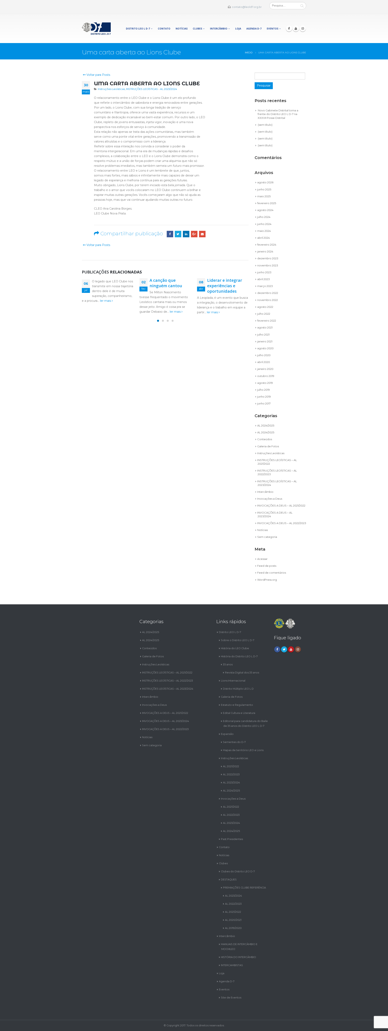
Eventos (272, 28)
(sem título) (265, 124)
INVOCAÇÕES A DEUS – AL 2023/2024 (165, 721)
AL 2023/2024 (231, 782)
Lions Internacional (233, 680)
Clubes (197, 28)
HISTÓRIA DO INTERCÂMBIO (238, 957)
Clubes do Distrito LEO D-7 (238, 871)
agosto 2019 (265, 382)
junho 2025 (264, 189)
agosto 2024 (265, 210)
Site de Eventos (231, 997)
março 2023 (265, 286)
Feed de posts (266, 565)
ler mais (106, 301)
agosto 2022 (265, 306)
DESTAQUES (229, 879)
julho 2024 (263, 216)
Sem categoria (267, 536)
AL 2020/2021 (233, 919)
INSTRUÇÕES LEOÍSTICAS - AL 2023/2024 (151, 89)
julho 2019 (263, 389)
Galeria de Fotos (268, 446)
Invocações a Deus (269, 498)
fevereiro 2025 (266, 203)
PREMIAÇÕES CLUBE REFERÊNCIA (244, 887)
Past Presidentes (232, 839)
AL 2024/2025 (265, 425)
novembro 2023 (267, 265)
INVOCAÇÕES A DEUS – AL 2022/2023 (281, 523)
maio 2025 (264, 196)
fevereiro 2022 (266, 320)
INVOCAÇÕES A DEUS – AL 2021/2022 (281, 505)
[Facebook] (289, 28)
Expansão (227, 734)
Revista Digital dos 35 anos (242, 672)
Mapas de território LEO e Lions (243, 750)
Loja (238, 28)
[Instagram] (303, 28)
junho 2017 (264, 403)
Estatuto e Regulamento (237, 704)
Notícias (182, 28)
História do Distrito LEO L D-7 (239, 656)
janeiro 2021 (264, 341)
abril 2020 (263, 362)
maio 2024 (264, 230)
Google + (194, 234)
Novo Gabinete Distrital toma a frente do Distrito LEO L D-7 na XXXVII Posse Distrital (278, 114)
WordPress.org (267, 579)
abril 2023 (263, 279)
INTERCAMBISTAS (232, 965)
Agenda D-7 (253, 28)
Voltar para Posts (98, 75)
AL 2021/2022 (231, 766)
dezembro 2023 (267, 258)
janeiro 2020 (265, 368)
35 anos (228, 664)
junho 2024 (264, 224)
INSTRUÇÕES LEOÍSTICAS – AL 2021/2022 (167, 672)
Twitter (178, 234)
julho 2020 (264, 355)
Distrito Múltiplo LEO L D (238, 688)
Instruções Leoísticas (111, 89)
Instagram (298, 649)
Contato (164, 28)
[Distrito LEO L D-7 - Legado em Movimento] (96, 28)
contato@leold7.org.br (247, 6)
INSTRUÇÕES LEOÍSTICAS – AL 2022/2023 (167, 680)
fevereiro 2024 (266, 244)
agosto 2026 (265, 182)
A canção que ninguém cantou (166, 283)
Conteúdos (264, 439)
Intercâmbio (218, 28)
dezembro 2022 (267, 292)
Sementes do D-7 (234, 742)
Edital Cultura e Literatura (239, 712)
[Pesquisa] (302, 5)
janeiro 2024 (265, 251)
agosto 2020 (265, 348)
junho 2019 (264, 396)
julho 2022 (263, 313)
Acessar (262, 558)
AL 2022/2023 (231, 774)
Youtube (291, 649)
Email (202, 234)
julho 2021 (263, 334)
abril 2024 (263, 237)
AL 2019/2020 (233, 928)
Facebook (170, 234)
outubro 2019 (265, 376)
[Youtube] (296, 28)
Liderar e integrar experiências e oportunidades (224, 286)
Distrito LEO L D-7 (138, 28)
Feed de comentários (271, 572)
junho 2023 (264, 272)
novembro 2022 (267, 300)
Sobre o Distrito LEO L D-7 (237, 640)
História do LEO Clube (235, 648)
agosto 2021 (265, 327)
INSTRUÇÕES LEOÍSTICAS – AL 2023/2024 (167, 688)
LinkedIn (186, 234)
